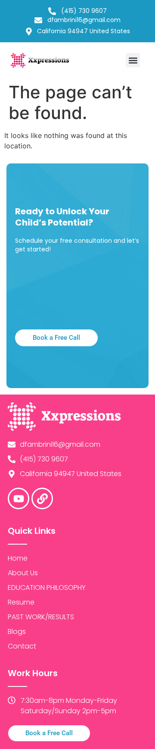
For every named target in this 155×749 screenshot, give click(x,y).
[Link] (42, 498)
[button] (133, 60)
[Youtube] (18, 498)
